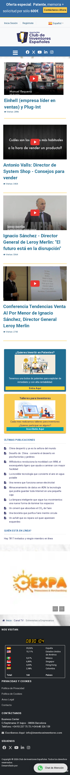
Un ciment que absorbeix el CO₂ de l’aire (30, 508)
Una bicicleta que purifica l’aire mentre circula (33, 513)
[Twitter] (33, 52)
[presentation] (55, 608)
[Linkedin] (45, 52)
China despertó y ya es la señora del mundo (32, 448)
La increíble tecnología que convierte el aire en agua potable (36, 475)
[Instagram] (51, 52)
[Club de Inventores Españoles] (34, 36)
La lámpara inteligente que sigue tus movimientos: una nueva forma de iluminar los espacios (36, 501)
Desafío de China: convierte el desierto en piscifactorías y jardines (32, 455)
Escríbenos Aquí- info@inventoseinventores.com (33, 732)
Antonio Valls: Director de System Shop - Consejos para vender (33, 171)
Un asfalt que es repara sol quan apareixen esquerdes (32, 520)
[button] (15, 54)
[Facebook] (27, 52)
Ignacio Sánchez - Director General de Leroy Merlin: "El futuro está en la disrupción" (32, 242)
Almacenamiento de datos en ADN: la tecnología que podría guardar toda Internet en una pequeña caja (35, 491)
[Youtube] (39, 52)
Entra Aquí (35, 388)
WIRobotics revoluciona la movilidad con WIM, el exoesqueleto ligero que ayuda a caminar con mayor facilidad (37, 465)
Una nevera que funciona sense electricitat (32, 482)
